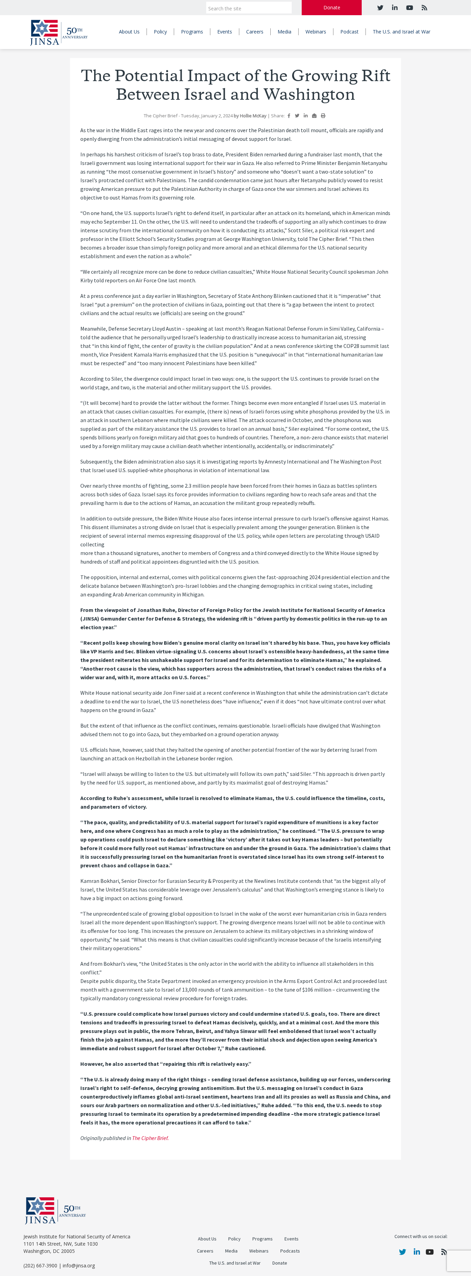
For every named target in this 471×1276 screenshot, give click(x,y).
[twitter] (380, 7)
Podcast (349, 31)
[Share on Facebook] (289, 116)
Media (284, 31)
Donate (331, 7)
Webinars (315, 31)
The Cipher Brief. (150, 1138)
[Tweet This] (297, 116)
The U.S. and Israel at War (401, 31)
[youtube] (409, 7)
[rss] (424, 7)
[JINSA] (59, 31)
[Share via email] (314, 116)
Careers (254, 31)
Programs (192, 31)
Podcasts (290, 1251)
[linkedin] (394, 7)
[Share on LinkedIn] (306, 116)
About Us (129, 31)
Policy (160, 31)
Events (224, 31)
